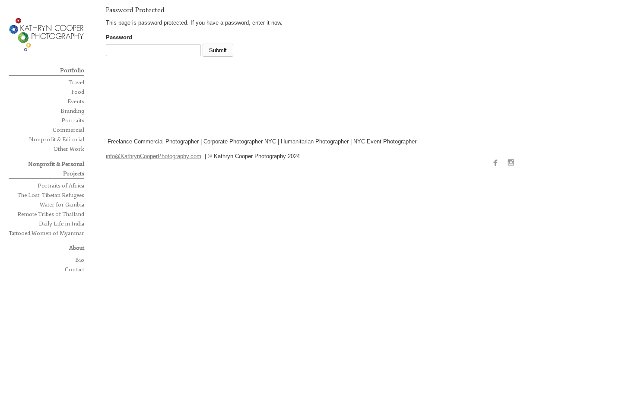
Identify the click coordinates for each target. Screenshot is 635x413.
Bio (79, 260)
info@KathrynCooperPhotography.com (153, 156)
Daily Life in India (61, 223)
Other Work (69, 149)
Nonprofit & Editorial (56, 139)
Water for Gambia (62, 204)
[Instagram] (513, 163)
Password (119, 37)
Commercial (68, 130)
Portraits (72, 120)
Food (77, 92)
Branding (72, 111)
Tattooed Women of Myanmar (46, 233)
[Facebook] (497, 163)
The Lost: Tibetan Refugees (50, 195)
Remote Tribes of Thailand (50, 214)
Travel (76, 82)
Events (75, 101)
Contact (74, 269)
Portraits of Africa (61, 185)
